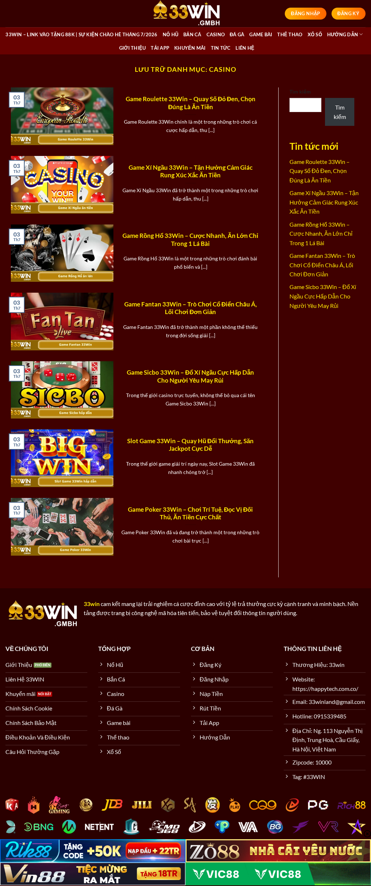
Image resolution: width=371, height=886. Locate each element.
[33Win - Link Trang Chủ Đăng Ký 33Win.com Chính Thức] (185, 13)
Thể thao (289, 34)
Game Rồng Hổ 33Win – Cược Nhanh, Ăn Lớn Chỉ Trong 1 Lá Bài (190, 239)
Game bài (260, 34)
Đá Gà (237, 34)
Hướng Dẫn (342, 34)
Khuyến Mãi (190, 48)
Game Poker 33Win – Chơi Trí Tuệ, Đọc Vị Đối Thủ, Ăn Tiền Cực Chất (190, 513)
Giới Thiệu (132, 48)
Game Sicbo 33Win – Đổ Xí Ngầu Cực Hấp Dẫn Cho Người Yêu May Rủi (190, 376)
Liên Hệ (244, 48)
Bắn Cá (192, 34)
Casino (216, 34)
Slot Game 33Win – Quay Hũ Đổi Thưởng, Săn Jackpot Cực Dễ (190, 445)
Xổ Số (315, 34)
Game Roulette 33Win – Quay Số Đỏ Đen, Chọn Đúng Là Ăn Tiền (190, 103)
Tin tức (221, 48)
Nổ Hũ (170, 34)
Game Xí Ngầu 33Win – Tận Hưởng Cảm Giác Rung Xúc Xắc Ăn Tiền (191, 171)
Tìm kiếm (300, 91)
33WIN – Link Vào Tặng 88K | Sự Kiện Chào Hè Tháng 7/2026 (81, 34)
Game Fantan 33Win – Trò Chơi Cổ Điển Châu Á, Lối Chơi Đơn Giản (190, 308)
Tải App (160, 48)
